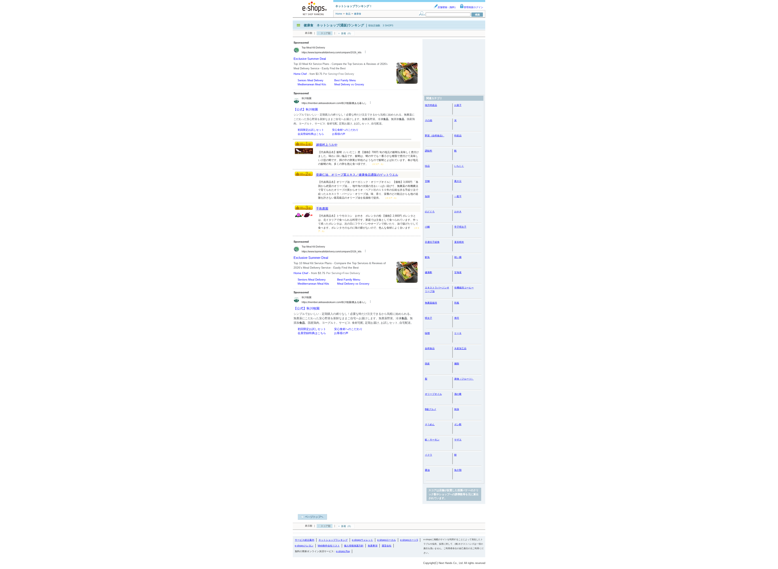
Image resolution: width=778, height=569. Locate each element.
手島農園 (322, 208)
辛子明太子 (460, 226)
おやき (458, 211)
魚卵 (427, 196)
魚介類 (458, 470)
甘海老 (458, 272)
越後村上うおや (326, 144)
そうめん (430, 424)
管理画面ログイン (473, 7)
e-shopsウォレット (362, 540)
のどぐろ (430, 211)
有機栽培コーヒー (464, 287)
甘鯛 (427, 181)
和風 (456, 302)
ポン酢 (458, 424)
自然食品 (430, 348)
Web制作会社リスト (329, 545)
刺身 (456, 409)
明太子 (428, 318)
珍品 (427, 166)
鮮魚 (427, 257)
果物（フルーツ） (464, 378)
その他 (428, 120)
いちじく (459, 166)
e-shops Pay (343, 551)
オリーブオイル (433, 394)
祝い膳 (458, 257)
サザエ (458, 439)
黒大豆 (458, 181)
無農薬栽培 (431, 302)
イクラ (428, 454)
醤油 (427, 470)
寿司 (456, 318)
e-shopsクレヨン (304, 545)
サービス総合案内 (304, 540)
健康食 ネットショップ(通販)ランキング (334, 25)
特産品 (458, 135)
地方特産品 (431, 105)
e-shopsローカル (386, 540)
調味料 (428, 150)
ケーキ (458, 333)
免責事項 (372, 545)
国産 (427, 363)
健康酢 (428, 272)
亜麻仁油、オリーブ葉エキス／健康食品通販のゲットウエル (357, 174)
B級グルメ (430, 409)
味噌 (427, 333)
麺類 (456, 363)
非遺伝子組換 (432, 242)
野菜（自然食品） (434, 135)
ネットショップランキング (333, 540)
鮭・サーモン (432, 439)
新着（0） (346, 33)
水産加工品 (460, 348)
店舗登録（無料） (447, 7)
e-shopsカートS (409, 540)
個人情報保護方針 (353, 545)
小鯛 (427, 226)
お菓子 (458, 105)
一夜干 (458, 196)
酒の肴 (458, 394)
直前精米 (459, 242)
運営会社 (386, 545)
